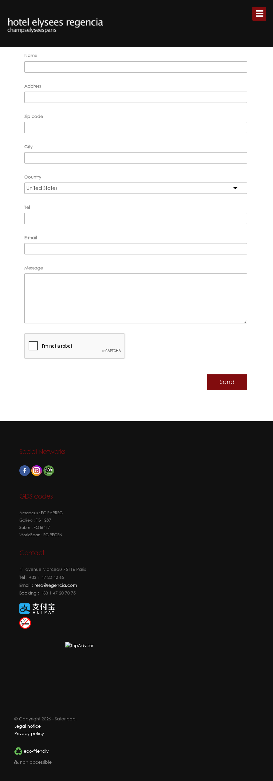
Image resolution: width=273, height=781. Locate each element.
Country (32, 177)
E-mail (30, 237)
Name (30, 55)
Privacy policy (29, 733)
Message (33, 268)
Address (32, 86)
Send (227, 381)
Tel (27, 207)
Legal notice (27, 726)
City (28, 147)
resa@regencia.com (55, 585)
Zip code (33, 116)
